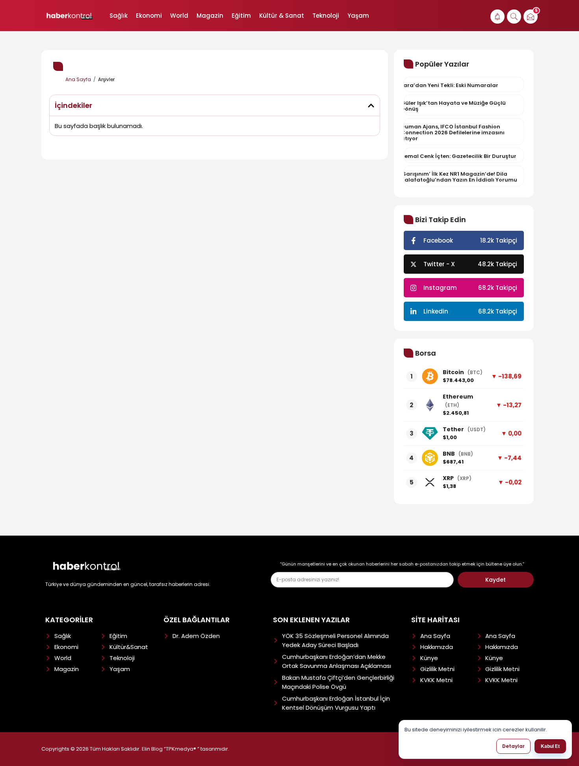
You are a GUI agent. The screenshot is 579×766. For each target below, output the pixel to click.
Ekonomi (149, 15)
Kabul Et (550, 746)
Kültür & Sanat (281, 15)
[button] (371, 105)
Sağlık (118, 15)
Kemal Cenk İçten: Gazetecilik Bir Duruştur (458, 156)
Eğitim (241, 15)
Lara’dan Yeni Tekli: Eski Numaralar (449, 85)
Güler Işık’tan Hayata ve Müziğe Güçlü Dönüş (453, 106)
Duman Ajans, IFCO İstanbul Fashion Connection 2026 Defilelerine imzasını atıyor (453, 132)
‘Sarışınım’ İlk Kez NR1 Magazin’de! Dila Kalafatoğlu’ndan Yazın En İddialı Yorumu (459, 177)
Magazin (210, 15)
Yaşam (358, 15)
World (179, 15)
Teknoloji (325, 15)
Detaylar (513, 746)
